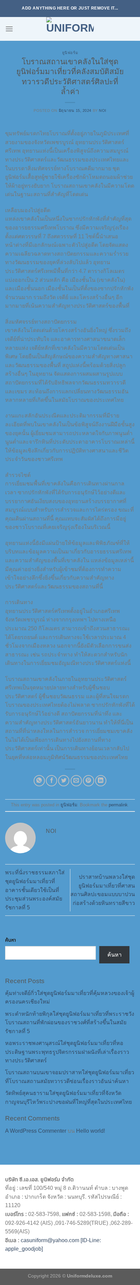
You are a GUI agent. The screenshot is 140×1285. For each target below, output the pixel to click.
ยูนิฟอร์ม (70, 53)
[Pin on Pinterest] (88, 780)
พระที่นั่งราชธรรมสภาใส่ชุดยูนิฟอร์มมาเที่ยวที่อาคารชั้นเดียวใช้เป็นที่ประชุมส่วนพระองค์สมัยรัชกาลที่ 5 (35, 890)
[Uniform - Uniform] (70, 29)
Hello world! (90, 1131)
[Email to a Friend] (76, 780)
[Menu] (9, 28)
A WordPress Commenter (35, 1131)
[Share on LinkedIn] (100, 780)
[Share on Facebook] (51, 780)
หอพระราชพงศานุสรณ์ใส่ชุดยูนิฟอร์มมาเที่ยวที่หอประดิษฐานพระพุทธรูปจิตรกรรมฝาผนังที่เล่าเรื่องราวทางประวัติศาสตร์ (67, 1051)
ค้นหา (10, 940)
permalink (118, 804)
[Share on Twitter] (63, 780)
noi (102, 110)
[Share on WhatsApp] (39, 780)
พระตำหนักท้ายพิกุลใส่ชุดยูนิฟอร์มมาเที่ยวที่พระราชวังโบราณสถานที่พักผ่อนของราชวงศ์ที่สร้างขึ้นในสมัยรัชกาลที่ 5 (69, 1022)
